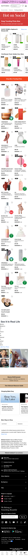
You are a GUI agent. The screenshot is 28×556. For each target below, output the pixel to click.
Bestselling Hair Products (7, 443)
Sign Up (23, 517)
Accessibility (17, 539)
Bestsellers (17, 443)
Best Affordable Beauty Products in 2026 (12, 447)
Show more (24, 29)
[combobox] (15, 6)
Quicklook (4, 38)
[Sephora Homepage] (5, 6)
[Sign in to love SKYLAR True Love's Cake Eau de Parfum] (25, 273)
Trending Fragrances (15, 446)
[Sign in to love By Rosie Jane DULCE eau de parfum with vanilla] (12, 202)
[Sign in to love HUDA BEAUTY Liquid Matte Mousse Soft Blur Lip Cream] (12, 132)
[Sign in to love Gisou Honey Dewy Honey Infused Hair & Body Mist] (10, 57)
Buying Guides (4, 10)
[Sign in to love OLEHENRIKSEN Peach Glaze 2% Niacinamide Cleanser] (12, 226)
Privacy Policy (4, 539)
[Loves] (22, 6)
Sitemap (23, 539)
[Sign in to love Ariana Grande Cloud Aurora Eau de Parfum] (25, 226)
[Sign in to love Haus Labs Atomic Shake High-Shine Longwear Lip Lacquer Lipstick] (12, 273)
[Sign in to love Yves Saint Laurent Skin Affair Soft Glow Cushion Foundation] (12, 296)
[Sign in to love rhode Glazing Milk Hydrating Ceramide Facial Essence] (25, 249)
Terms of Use (11, 539)
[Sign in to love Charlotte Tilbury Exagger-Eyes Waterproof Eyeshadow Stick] (25, 202)
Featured (11, 10)
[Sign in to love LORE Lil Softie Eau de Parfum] (25, 132)
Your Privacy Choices (5, 541)
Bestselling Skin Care (16, 441)
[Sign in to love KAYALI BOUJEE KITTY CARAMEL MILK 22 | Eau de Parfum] (12, 85)
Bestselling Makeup (6, 441)
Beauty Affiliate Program (16, 439)
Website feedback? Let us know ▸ (14, 453)
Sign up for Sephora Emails (8, 513)
